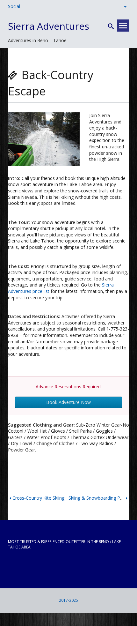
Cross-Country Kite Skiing (38, 498)
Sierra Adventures (48, 26)
